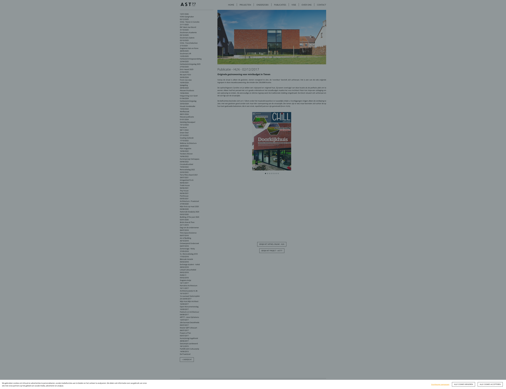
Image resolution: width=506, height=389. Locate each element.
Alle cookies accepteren (490, 384)
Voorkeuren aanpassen (440, 384)
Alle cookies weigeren (463, 384)
